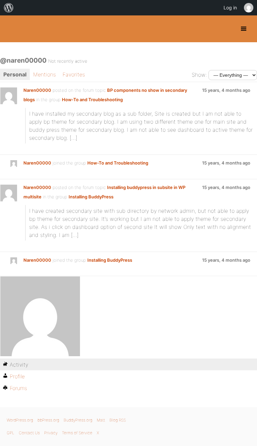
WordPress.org (20, 420)
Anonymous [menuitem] (248, 7)
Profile (17, 376)
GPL (10, 432)
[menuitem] (8, 7)
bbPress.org (48, 420)
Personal (14, 74)
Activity (19, 364)
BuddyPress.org (11, 28)
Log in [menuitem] (230, 7)
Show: (199, 74)
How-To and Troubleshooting (92, 99)
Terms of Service (77, 432)
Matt (101, 420)
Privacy (51, 432)
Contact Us (29, 432)
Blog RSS (117, 420)
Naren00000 (37, 90)
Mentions (44, 74)
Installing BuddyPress (91, 196)
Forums (18, 388)
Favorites (74, 74)
